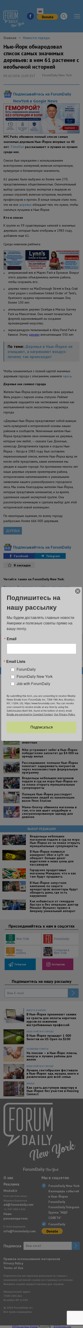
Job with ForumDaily (33, 683)
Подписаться (41, 727)
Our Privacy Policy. (64, 714)
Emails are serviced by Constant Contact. (30, 714)
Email (11, 639)
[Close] (77, 591)
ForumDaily (26, 669)
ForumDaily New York (35, 676)
